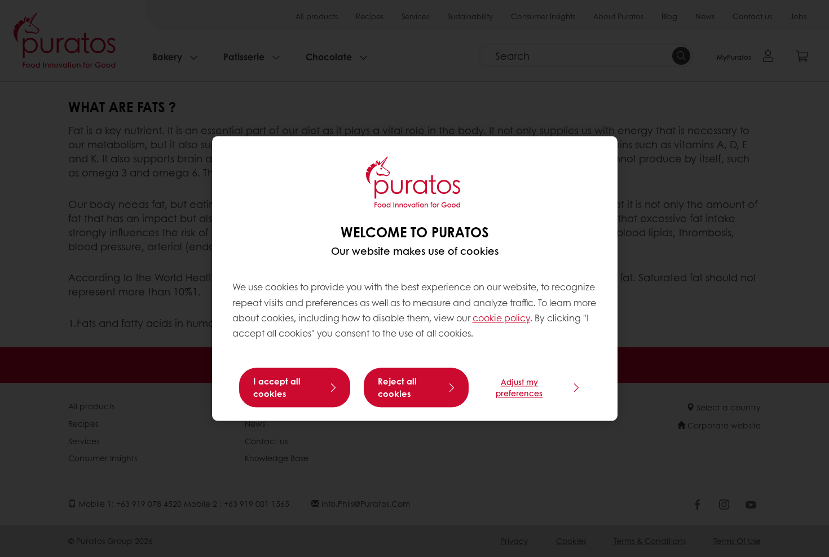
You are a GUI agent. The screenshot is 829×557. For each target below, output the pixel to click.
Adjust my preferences (519, 388)
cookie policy (501, 317)
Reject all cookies (397, 387)
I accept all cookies (277, 387)
